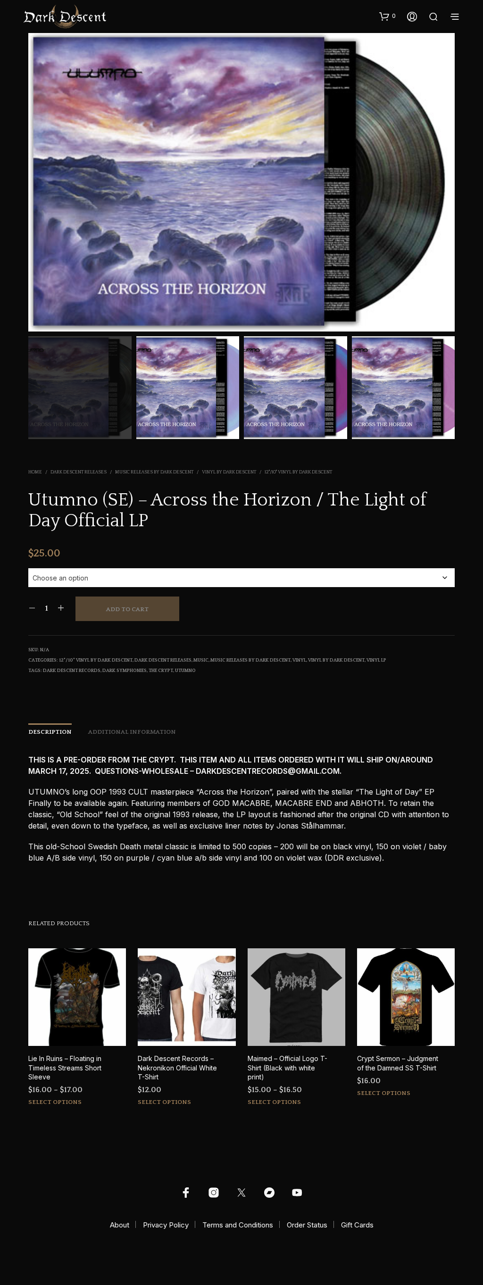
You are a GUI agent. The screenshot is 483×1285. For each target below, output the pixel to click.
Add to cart (127, 609)
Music (200, 660)
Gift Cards (357, 1224)
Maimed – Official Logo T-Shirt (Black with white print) (287, 1067)
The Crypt (161, 670)
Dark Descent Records (71, 670)
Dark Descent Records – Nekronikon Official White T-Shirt (177, 1067)
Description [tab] (50, 732)
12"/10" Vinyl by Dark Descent (298, 472)
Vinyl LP (376, 660)
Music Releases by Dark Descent (154, 472)
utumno (185, 670)
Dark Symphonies (124, 670)
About (119, 1224)
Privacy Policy (166, 1224)
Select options (55, 1102)
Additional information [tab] (132, 732)
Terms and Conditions (237, 1224)
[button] (387, 16)
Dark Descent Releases (78, 472)
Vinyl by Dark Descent (229, 472)
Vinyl (299, 660)
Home (35, 472)
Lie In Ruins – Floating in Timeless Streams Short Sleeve (64, 1067)
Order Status (307, 1224)
